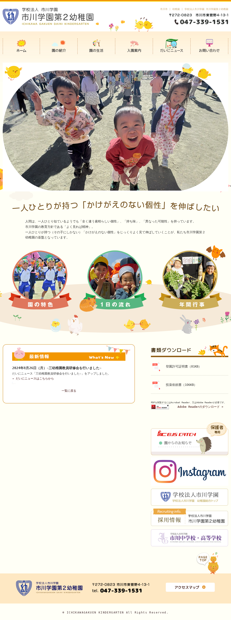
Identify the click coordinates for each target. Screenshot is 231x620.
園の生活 (96, 46)
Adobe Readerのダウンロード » (200, 406)
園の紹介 (59, 46)
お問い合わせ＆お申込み (209, 46)
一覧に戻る (69, 390)
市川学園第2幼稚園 (21, 46)
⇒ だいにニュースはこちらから (33, 378)
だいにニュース (172, 46)
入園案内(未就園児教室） (134, 46)
